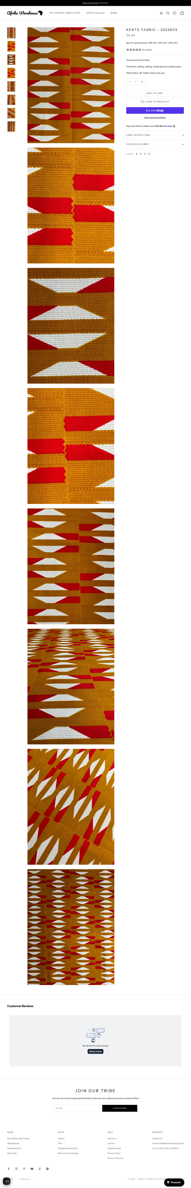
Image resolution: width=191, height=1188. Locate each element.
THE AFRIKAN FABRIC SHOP (64, 13)
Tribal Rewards (114, 1148)
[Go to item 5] (11, 86)
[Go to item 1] (11, 32)
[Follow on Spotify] (47, 1168)
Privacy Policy (113, 1153)
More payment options (155, 117)
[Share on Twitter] (141, 154)
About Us (111, 1138)
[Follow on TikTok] (39, 1168)
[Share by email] (149, 154)
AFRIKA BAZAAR (95, 13)
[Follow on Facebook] (8, 1168)
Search (61, 1138)
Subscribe (120, 1108)
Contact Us (157, 1138)
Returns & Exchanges (68, 1153)
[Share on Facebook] (136, 154)
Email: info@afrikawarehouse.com (168, 1143)
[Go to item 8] (11, 126)
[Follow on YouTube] (31, 1168)
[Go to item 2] (11, 46)
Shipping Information (68, 1148)
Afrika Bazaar (13, 1143)
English (25, 1179)
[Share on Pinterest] (145, 154)
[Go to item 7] (11, 113)
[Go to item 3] (11, 59)
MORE (114, 13)
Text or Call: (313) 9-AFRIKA (165, 1148)
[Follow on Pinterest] (24, 1168)
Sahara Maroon (14, 1148)
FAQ (60, 1143)
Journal (110, 1143)
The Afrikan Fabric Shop (18, 1138)
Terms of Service (115, 1158)
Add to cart (155, 93)
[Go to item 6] (11, 99)
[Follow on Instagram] (16, 1168)
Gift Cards (12, 1153)
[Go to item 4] (11, 73)
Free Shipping (90, 3)
